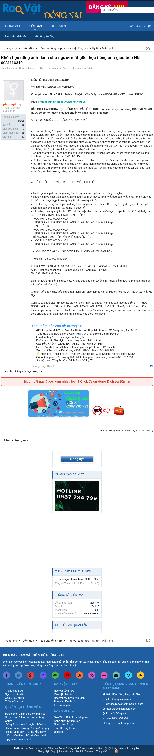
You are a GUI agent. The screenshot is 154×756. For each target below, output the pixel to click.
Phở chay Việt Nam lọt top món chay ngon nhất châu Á (68, 340)
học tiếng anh (18, 371)
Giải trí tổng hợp (63, 705)
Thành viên (57, 26)
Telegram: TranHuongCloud (119, 723)
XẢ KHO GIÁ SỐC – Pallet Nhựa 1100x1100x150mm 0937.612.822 (75, 350)
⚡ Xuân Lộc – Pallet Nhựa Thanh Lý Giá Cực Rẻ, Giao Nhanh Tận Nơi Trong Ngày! (85, 353)
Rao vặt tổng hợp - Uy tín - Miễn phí (38, 68)
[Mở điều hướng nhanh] (148, 48)
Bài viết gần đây (44, 36)
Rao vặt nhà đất (63, 694)
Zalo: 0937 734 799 (117, 718)
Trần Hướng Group (65, 728)
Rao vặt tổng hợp (64, 690)
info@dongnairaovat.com (120, 699)
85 (23, 124)
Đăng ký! (77, 459)
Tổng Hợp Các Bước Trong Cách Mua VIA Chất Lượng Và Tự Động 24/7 (79, 333)
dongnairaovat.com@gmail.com (124, 703)
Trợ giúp (89, 751)
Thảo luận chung (14, 701)
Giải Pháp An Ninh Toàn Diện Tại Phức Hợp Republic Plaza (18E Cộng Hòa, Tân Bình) (86, 330)
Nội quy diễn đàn (14, 694)
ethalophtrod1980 (80, 579)
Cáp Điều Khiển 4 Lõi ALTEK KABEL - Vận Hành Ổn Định (69, 343)
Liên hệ (79, 751)
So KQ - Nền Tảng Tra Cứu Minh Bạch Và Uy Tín (65, 360)
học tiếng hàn (35, 371)
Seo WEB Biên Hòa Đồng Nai (71, 717)
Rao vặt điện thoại (64, 701)
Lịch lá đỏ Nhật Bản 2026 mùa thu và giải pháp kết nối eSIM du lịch (75, 347)
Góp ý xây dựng (14, 697)
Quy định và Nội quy (62, 751)
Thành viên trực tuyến (73, 571)
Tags (6, 371)
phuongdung (79, 68)
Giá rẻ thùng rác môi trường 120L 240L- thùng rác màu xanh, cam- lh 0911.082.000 (84, 357)
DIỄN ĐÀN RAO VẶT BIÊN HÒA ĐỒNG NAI (33, 655)
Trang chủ (13, 26)
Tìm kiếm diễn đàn (16, 36)
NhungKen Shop (63, 724)
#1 (151, 366)
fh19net (95, 579)
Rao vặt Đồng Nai (116, 713)
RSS (116, 751)
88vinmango (62, 579)
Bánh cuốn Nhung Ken (67, 720)
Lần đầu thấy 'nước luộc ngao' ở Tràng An (60, 337)
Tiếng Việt (43, 751)
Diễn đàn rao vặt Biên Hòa (43, 748)
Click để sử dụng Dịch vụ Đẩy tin (105, 381)
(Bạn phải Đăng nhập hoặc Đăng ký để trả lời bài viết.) (126, 430)
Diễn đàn (35, 26)
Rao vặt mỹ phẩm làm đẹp (69, 697)
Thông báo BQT (14, 690)
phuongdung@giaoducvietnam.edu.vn (62, 101)
